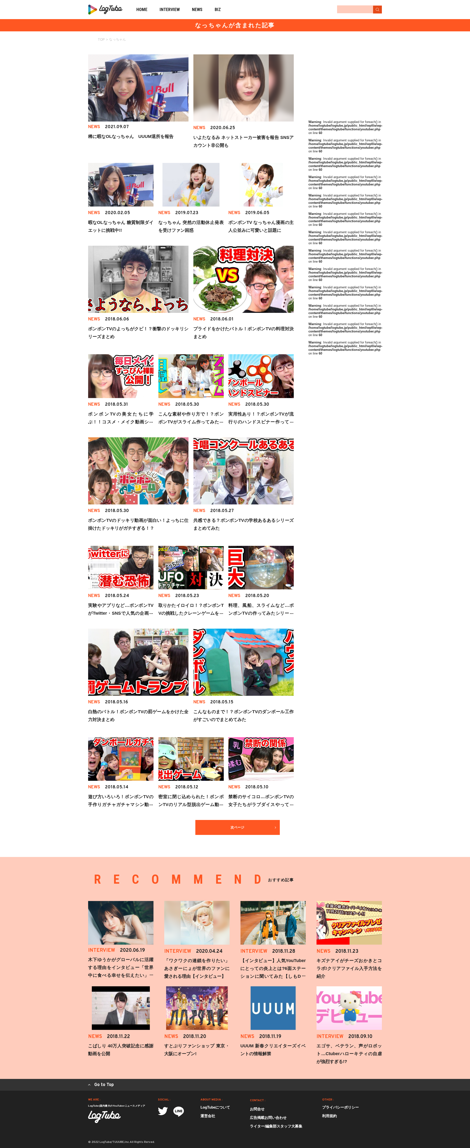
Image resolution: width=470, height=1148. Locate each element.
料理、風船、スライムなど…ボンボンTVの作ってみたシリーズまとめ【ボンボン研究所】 (261, 613)
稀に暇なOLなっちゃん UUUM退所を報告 (131, 136)
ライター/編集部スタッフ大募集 (276, 1126)
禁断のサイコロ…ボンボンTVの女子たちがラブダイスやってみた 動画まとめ (261, 804)
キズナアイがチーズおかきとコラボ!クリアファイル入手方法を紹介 (349, 968)
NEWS (197, 9)
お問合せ (257, 1109)
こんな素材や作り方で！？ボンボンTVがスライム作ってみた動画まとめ (191, 422)
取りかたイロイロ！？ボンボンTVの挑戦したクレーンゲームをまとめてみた (191, 613)
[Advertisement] (345, 85)
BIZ (218, 9)
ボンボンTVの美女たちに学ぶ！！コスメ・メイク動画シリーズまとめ (120, 422)
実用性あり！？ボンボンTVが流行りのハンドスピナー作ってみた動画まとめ (261, 422)
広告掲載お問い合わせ (268, 1117)
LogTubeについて (215, 1107)
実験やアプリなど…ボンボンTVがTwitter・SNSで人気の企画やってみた (120, 613)
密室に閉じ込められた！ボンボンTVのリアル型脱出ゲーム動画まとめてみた (191, 804)
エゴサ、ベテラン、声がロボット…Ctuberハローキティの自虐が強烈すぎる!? (349, 1053)
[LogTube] (105, 9)
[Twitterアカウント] (163, 1111)
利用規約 (329, 1116)
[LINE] (178, 1112)
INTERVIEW (170, 9)
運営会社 (207, 1116)
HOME (141, 9)
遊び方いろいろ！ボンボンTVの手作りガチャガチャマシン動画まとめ (120, 804)
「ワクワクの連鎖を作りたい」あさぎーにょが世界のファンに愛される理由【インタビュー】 (197, 968)
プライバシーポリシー (340, 1107)
